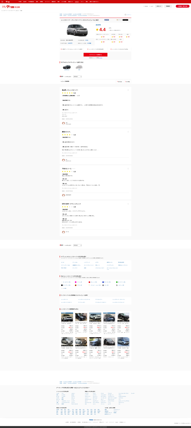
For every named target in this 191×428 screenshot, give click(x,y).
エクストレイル (88, 402)
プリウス (86, 393)
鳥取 (83, 412)
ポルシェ (73, 397)
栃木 (65, 409)
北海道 (57, 409)
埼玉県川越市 (68, 124)
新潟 (69, 412)
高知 (91, 412)
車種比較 (106, 411)
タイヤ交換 (64, 1)
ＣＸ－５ (94, 399)
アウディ (73, 396)
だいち (67, 231)
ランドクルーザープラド (123, 393)
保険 (87, 1)
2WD (85, 268)
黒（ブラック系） (67, 285)
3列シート (97, 265)
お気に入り (159, 6)
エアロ (96, 262)
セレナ (86, 400)
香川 (91, 409)
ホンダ (57, 396)
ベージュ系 (79, 282)
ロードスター (103, 396)
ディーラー (75, 268)
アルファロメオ (74, 404)
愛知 (76, 412)
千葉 (65, 414)
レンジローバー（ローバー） (119, 299)
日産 (57, 394)
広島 (88, 411)
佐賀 (95, 409)
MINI (62, 399)
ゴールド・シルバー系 (95, 285)
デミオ (102, 393)
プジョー (73, 402)
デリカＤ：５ (110, 394)
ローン (82, 1)
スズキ (57, 397)
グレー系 (106, 285)
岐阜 (76, 409)
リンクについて (95, 422)
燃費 (106, 409)
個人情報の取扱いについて (86, 422)
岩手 (57, 412)
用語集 (115, 412)
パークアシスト (110, 265)
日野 (62, 397)
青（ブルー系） (107, 282)
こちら (101, 57)
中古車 (61, 15)
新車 (37, 1)
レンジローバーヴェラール (84, 299)
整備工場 (53, 1)
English (146, 6)
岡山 (88, 409)
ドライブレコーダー (99, 268)
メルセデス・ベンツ (66, 400)
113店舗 (89, 43)
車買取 (41, 1)
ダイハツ (58, 399)
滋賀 (80, 409)
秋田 (62, 409)
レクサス (63, 394)
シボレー (73, 393)
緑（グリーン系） (122, 282)
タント (102, 399)
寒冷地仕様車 (121, 262)
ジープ (72, 399)
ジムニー (86, 397)
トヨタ (57, 393)
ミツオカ (63, 396)
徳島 (88, 414)
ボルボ (72, 394)
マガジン (115, 411)
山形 (62, 411)
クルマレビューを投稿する (95, 54)
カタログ (77, 1)
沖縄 (98, 412)
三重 (76, 414)
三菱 (57, 402)
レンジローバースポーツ (66, 302)
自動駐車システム (76, 265)
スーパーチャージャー (89, 265)
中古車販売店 (31, 1)
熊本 (95, 412)
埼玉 (65, 412)
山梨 (73, 412)
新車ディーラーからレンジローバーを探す (72, 49)
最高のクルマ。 (66, 132)
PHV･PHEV (63, 268)
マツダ (57, 404)
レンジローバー (64, 299)
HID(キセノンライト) (122, 265)
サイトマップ (111, 422)
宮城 (57, 414)
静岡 (76, 411)
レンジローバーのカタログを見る (120, 49)
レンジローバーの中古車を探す (96, 49)
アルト (120, 394)
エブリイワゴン (111, 400)
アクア (94, 393)
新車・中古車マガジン (94, 1)
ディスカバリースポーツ (101, 302)
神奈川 (69, 411)
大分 (95, 414)
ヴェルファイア (88, 399)
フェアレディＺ (111, 396)
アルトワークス (111, 399)
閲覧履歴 (168, 6)
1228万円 (70, 43)
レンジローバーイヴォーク (118, 302)
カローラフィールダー (112, 397)
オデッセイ (95, 397)
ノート (109, 402)
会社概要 (67, 422)
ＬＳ (119, 399)
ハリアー (86, 394)
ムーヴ (109, 404)
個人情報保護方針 (73, 422)
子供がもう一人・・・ (68, 168)
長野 (73, 414)
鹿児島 (99, 411)
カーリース (47, 1)
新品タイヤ (70, 1)
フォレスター (103, 394)
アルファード (87, 396)
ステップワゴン (96, 402)
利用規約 (79, 422)
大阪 (80, 412)
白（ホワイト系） (67, 282)
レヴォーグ (103, 400)
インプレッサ (103, 397)
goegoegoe (68, 194)
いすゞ (63, 393)
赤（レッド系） (94, 282)
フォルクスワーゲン (66, 402)
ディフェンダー (81, 302)
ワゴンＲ (110, 393)
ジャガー (73, 400)
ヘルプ (151, 6)
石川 (73, 409)
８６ (86, 404)
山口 (88, 412)
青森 (57, 411)
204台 (86, 40)
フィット (102, 404)
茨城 (62, 414)
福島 (62, 412)
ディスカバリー (99, 299)
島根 (83, 414)
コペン (94, 404)
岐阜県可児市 (68, 161)
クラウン (94, 394)
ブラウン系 (79, 285)
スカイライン (103, 402)
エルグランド (95, 400)
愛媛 (91, 411)
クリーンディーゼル (65, 265)
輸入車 (25, 1)
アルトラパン (121, 402)
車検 (58, 1)
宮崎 (98, 409)
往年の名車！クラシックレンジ (71, 204)
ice (66, 159)
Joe (66, 122)
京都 (80, 411)
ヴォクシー (95, 396)
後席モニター (110, 262)
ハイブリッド (87, 262)
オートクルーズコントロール (112, 268)
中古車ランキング (108, 412)
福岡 (91, 414)
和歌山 (84, 411)
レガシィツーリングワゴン (124, 400)
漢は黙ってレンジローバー (70, 90)
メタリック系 (121, 285)
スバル (57, 400)
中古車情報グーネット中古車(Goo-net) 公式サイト (182, 423)
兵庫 (80, 414)
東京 (69, 409)
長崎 (95, 411)
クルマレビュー (117, 409)
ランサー (133, 393)
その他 (64, 288)
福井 (73, 411)
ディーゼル (75, 262)
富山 (69, 414)
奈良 (83, 409)
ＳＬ (119, 404)
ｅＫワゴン (121, 397)
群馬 (65, 411)
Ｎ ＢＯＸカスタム (122, 396)
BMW (63, 404)
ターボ (62, 262)
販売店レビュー (108, 414)
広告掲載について (122, 422)
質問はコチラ (102, 422)
